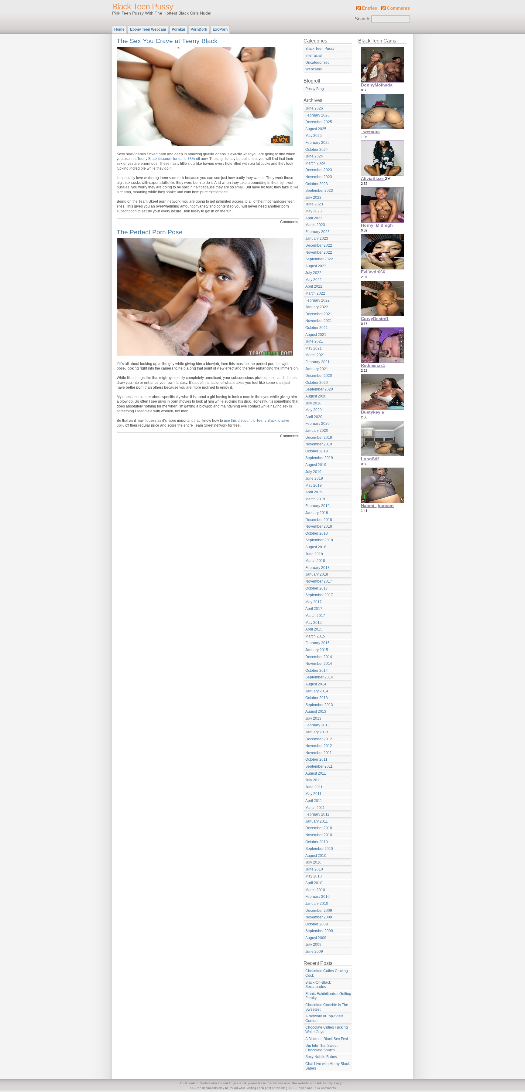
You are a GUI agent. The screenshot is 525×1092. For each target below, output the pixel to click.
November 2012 (318, 746)
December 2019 (318, 437)
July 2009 (313, 944)
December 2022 (318, 245)
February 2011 (317, 814)
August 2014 (315, 684)
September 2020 (319, 389)
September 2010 (319, 849)
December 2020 (318, 376)
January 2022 (316, 307)
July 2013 (313, 718)
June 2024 (314, 156)
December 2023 (318, 170)
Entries (369, 8)
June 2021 (314, 341)
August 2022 (315, 266)
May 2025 (313, 136)
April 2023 (313, 218)
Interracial (313, 55)
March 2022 (315, 293)
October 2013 (316, 698)
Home (119, 29)
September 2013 (319, 705)
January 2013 (316, 732)
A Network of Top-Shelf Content (324, 1018)
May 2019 (313, 485)
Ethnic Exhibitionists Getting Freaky (328, 996)
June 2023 (314, 204)
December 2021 (318, 314)
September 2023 (319, 190)
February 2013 (317, 725)
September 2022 (319, 259)
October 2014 (316, 670)
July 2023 (313, 197)
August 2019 (315, 465)
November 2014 (318, 663)
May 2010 (313, 876)
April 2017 (313, 609)
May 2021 (313, 348)
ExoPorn (220, 29)
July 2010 (313, 862)
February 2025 (317, 142)
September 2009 (319, 931)
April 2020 (313, 417)
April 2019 (313, 492)
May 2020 (313, 410)
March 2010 (315, 890)
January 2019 (316, 513)
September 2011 (319, 766)
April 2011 (313, 801)
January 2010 (316, 903)
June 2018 (314, 554)
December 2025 (318, 122)
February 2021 (317, 362)
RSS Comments (325, 1088)
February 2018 (317, 568)
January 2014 (316, 691)
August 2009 (315, 938)
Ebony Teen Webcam (148, 29)
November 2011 (318, 753)
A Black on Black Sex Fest (326, 1039)
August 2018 (315, 547)
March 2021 (315, 355)
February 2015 (317, 643)
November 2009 (318, 917)
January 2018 (316, 574)
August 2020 (315, 396)
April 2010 (313, 883)
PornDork (198, 29)
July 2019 (313, 472)
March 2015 (315, 636)
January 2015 (316, 650)
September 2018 (319, 540)
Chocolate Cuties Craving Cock (326, 973)
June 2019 (314, 478)
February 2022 (317, 300)
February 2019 (317, 506)
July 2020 (313, 403)
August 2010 (315, 856)
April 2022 (313, 286)
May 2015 (313, 622)
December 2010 (318, 828)
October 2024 (316, 149)
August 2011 (315, 773)
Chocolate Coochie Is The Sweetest (326, 1007)
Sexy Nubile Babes (321, 1057)
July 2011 (313, 780)
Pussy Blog (314, 89)
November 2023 (318, 177)
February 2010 (317, 896)
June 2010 (314, 869)
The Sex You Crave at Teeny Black (167, 40)
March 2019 (315, 499)
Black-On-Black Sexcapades (318, 984)
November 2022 (318, 252)
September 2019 (319, 458)
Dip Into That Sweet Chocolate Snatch (321, 1047)
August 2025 (315, 129)
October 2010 (316, 842)
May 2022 (313, 280)
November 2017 (318, 581)
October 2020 (316, 382)
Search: (362, 18)
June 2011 (314, 787)
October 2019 (316, 451)
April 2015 (313, 629)
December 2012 (318, 739)
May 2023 (313, 211)
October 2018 (316, 533)
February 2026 (317, 115)
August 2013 (315, 711)
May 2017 (313, 602)
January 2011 (316, 821)
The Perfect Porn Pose (150, 231)
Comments (398, 8)
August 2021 (315, 335)
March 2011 (315, 808)
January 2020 (316, 430)
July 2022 (313, 273)
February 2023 (317, 232)
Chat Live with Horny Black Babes (327, 1066)
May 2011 (313, 794)
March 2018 (315, 561)
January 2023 (316, 238)
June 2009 (314, 951)
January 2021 (316, 369)
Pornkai (178, 29)
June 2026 (314, 108)
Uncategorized (317, 62)
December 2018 (318, 520)
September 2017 (319, 595)
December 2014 (318, 657)
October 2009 (316, 924)
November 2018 (318, 526)
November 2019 (318, 444)
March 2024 (315, 163)
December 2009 (318, 910)
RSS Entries (297, 1088)
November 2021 (318, 321)
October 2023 (316, 184)
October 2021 (316, 328)
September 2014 (319, 677)
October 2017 (316, 588)
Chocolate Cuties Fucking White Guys (326, 1029)
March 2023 (315, 225)
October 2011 (316, 759)
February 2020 (317, 423)
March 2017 (315, 616)
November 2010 (318, 835)
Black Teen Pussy (142, 6)
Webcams (313, 69)
